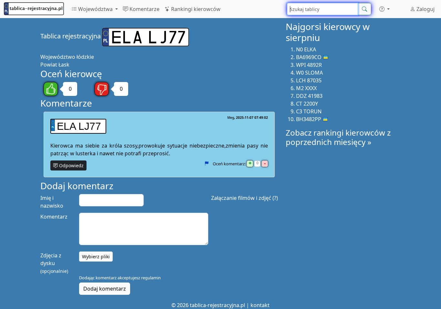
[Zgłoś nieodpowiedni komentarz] (206, 164)
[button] (384, 9)
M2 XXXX (306, 88)
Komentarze (143, 9)
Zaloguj (425, 9)
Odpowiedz (71, 165)
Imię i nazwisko (51, 201)
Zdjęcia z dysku (54, 263)
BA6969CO (309, 57)
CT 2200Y (307, 103)
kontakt (260, 305)
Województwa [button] (95, 9)
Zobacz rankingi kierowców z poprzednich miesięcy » (338, 137)
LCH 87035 (309, 80)
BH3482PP (308, 119)
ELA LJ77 (79, 126)
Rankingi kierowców (195, 9)
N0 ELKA (306, 49)
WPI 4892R (309, 64)
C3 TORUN (309, 111)
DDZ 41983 (309, 95)
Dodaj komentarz (104, 288)
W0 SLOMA (309, 72)
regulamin (151, 278)
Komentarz (53, 216)
